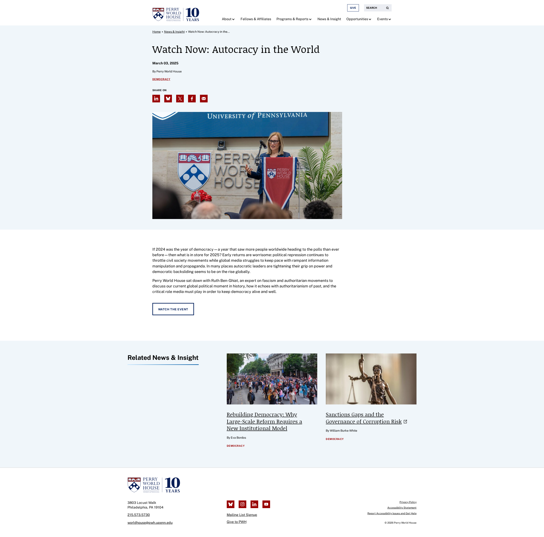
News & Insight (329, 19)
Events (382, 19)
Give (353, 7)
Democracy (161, 79)
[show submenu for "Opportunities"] (370, 19)
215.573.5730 (139, 515)
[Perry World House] (154, 485)
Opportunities (357, 19)
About (226, 19)
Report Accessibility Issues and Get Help (391, 513)
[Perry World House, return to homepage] (175, 12)
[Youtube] (266, 504)
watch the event (173, 309)
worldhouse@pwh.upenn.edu (150, 523)
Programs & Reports (292, 19)
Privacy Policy (408, 502)
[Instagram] (242, 504)
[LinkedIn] (254, 504)
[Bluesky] (230, 504)
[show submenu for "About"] (233, 19)
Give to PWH (236, 522)
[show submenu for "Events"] (390, 19)
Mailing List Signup (242, 515)
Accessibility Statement (401, 507)
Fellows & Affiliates (256, 19)
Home (156, 31)
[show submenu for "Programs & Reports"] (310, 19)
